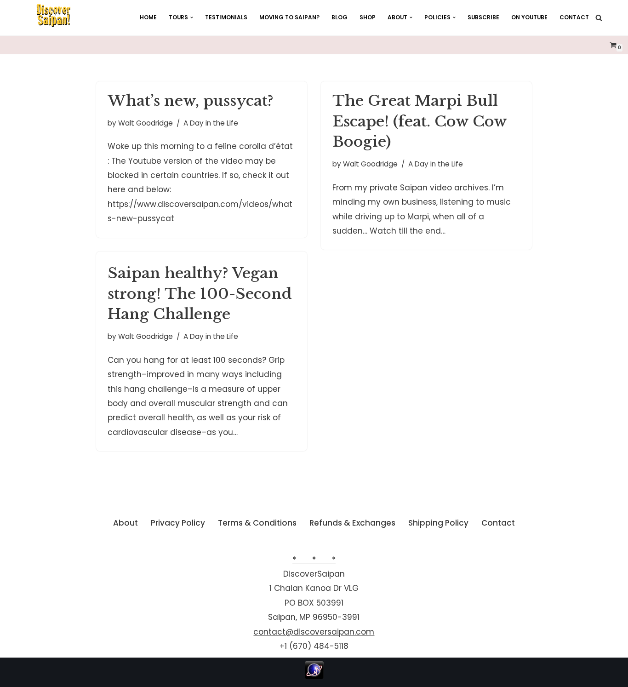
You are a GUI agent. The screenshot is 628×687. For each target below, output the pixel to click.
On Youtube (529, 17)
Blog (339, 17)
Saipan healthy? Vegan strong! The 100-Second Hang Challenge (200, 294)
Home (148, 17)
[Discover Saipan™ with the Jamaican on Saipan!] (53, 16)
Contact (574, 17)
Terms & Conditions (257, 522)
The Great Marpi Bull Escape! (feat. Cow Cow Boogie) (419, 121)
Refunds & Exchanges (352, 522)
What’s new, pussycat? (191, 101)
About (125, 522)
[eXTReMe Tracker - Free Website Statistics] (314, 675)
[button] (191, 17)
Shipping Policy (438, 522)
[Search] (598, 17)
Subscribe (483, 17)
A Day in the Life (210, 123)
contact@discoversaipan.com (313, 631)
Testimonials (226, 17)
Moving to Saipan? (289, 17)
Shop (368, 17)
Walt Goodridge (145, 123)
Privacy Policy (178, 522)
